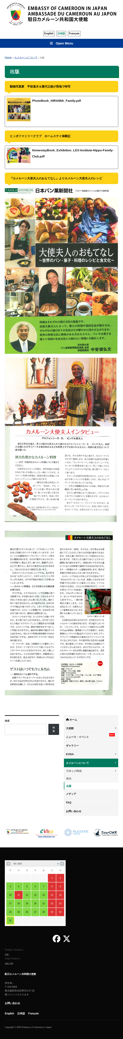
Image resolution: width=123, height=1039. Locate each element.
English (48, 33)
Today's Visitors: (14, 949)
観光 (68, 778)
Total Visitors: (13, 958)
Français (74, 33)
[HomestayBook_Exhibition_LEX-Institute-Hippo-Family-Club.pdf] (61, 157)
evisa (70, 754)
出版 (68, 786)
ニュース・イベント (90, 736)
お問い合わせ (73, 811)
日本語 (61, 33)
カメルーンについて (25, 57)
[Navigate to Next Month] (62, 864)
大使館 (70, 728)
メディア (71, 794)
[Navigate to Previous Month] (8, 864)
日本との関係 (74, 771)
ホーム (73, 719)
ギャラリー (72, 745)
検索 (7, 720)
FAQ (68, 802)
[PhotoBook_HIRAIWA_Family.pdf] (61, 111)
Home (8, 57)
